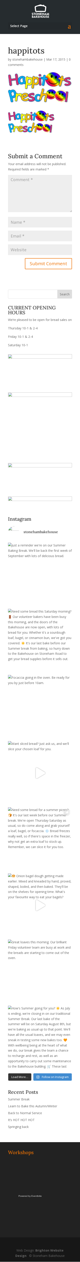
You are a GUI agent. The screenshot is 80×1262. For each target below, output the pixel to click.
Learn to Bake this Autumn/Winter (32, 1106)
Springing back (18, 1127)
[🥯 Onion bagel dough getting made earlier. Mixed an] (40, 905)
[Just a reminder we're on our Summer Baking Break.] (40, 575)
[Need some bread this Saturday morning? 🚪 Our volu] (40, 641)
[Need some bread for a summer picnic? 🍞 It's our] (40, 839)
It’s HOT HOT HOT (21, 1120)
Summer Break (19, 1099)
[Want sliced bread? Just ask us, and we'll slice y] (40, 773)
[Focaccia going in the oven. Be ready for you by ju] (40, 707)
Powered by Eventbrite (30, 1196)
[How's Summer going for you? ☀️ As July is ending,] (40, 1038)
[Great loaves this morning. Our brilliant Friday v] (40, 971)
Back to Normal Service (25, 1113)
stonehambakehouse (27, 59)
